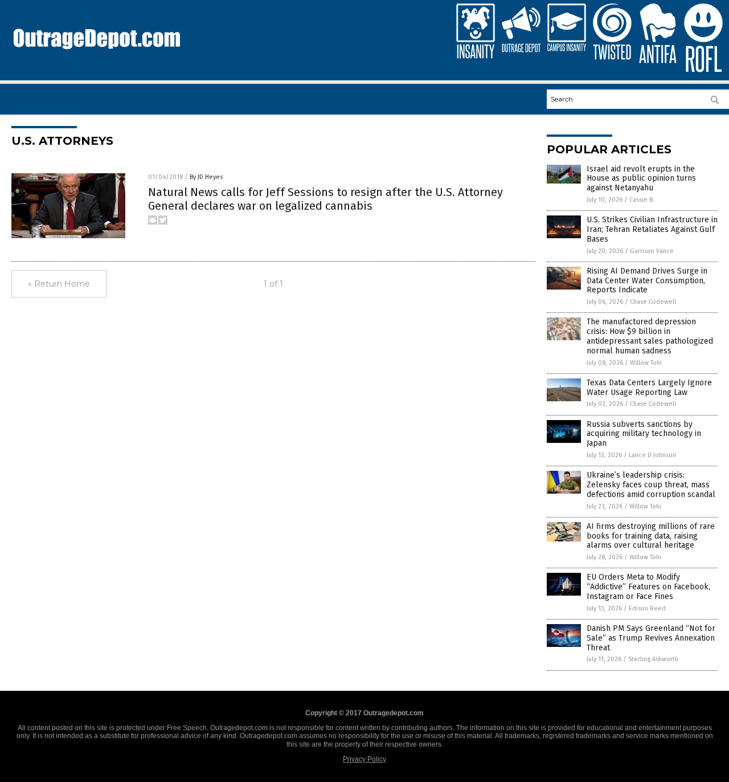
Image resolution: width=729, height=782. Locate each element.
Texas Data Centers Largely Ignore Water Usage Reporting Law (649, 387)
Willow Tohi (646, 362)
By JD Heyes (206, 177)
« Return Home (59, 284)
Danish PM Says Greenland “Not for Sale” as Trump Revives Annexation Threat (651, 638)
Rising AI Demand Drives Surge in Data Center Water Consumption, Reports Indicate (647, 280)
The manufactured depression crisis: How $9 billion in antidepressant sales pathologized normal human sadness (650, 336)
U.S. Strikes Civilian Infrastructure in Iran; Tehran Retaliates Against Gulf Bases (652, 229)
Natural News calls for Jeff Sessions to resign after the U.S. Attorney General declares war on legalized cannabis (325, 199)
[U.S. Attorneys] (96, 55)
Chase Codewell (653, 302)
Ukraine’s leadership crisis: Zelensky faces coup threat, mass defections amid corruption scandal (651, 484)
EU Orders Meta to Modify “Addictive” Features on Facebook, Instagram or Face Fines (648, 586)
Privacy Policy (364, 759)
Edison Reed (647, 608)
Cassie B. (641, 199)
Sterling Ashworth (653, 659)
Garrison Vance (652, 251)
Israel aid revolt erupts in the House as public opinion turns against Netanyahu (641, 178)
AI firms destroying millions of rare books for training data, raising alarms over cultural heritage (651, 536)
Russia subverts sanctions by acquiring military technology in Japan (644, 434)
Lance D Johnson (652, 455)
